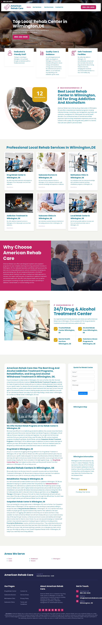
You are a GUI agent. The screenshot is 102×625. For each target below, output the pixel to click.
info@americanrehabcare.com (91, 598)
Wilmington (56, 559)
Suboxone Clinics (9, 602)
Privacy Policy (24, 598)
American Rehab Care (18, 574)
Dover (10, 559)
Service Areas (48, 7)
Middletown (34, 559)
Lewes (10, 561)
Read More (10, 187)
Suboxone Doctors (10, 595)
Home (29, 7)
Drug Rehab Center (10, 591)
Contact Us (59, 7)
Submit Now (83, 393)
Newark (33, 561)
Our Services (37, 7)
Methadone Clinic (9, 598)
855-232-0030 (7, 1)
